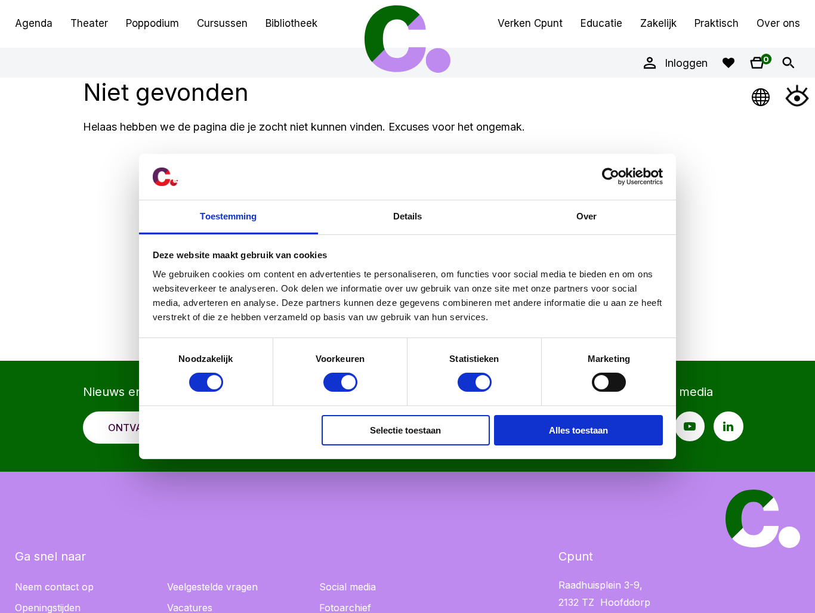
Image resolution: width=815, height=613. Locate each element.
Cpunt (407, 39)
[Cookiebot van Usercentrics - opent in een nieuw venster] (610, 176)
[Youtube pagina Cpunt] (690, 426)
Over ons (778, 23)
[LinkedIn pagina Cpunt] (728, 426)
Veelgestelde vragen (212, 587)
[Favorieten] (728, 63)
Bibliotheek (291, 23)
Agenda (34, 23)
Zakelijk (658, 23)
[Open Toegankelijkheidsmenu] (797, 95)
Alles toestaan (578, 430)
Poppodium (152, 23)
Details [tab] (407, 216)
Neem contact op (54, 587)
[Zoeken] (788, 63)
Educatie (601, 23)
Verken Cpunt (530, 23)
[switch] (340, 382)
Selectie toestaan (405, 430)
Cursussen (222, 23)
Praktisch (716, 23)
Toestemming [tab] (228, 216)
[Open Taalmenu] (761, 95)
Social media (347, 587)
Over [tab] (586, 216)
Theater (89, 23)
